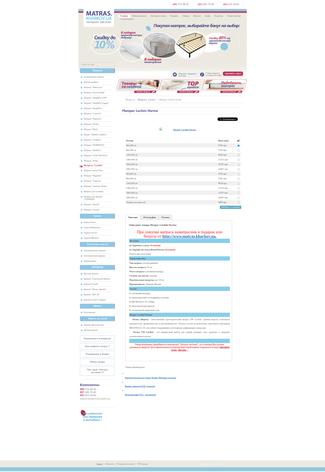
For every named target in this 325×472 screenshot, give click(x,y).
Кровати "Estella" (91, 284)
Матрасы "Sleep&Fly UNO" (95, 98)
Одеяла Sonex (90, 222)
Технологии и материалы (97, 338)
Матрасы (97, 70)
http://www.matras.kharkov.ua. (189, 236)
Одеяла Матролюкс (92, 227)
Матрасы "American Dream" (95, 186)
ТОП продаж (142, 464)
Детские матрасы (91, 82)
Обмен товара (97, 362)
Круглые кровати (91, 273)
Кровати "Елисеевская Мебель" (97, 279)
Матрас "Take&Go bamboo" (95, 134)
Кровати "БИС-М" (92, 294)
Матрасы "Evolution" (92, 140)
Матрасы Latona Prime (93, 170)
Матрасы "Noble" (91, 161)
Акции (207, 16)
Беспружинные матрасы (94, 77)
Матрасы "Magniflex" (93, 176)
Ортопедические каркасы (94, 256)
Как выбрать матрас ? (97, 346)
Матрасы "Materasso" (93, 119)
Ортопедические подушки (95, 250)
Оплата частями (234, 16)
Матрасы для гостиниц (93, 191)
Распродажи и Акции (97, 354)
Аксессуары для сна (97, 244)
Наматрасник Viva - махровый (140, 394)
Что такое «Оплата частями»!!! (97, 371)
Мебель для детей (97, 318)
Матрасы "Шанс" (91, 129)
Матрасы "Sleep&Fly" (93, 108)
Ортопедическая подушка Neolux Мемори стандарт (150, 378)
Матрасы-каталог (139, 16)
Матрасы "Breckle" (92, 204)
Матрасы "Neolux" (92, 124)
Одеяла (97, 216)
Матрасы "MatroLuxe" (93, 87)
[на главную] (98, 17)
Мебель (97, 306)
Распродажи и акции (125, 464)
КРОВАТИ (97, 267)
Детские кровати (91, 330)
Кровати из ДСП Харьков (95, 300)
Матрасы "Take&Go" (92, 150)
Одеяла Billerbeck (91, 238)
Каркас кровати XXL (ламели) (140, 386)
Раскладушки (89, 312)
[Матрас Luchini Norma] (183, 130)
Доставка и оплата (158, 16)
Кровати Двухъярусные (94, 325)
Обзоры (185, 16)
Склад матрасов (127, 19)
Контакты (174, 16)
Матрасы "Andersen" (92, 181)
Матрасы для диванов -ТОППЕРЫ (93, 198)
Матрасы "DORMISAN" (94, 145)
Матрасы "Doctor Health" (94, 92)
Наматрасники (90, 261)
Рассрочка (218, 16)
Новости (197, 16)
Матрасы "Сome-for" (92, 113)
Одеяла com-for (90, 233)
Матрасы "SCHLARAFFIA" (96, 155)
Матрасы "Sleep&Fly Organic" (96, 103)
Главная (124, 16)
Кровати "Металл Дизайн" (95, 289)
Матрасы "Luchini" (147, 99)
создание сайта (205, 464)
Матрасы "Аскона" (92, 210)
